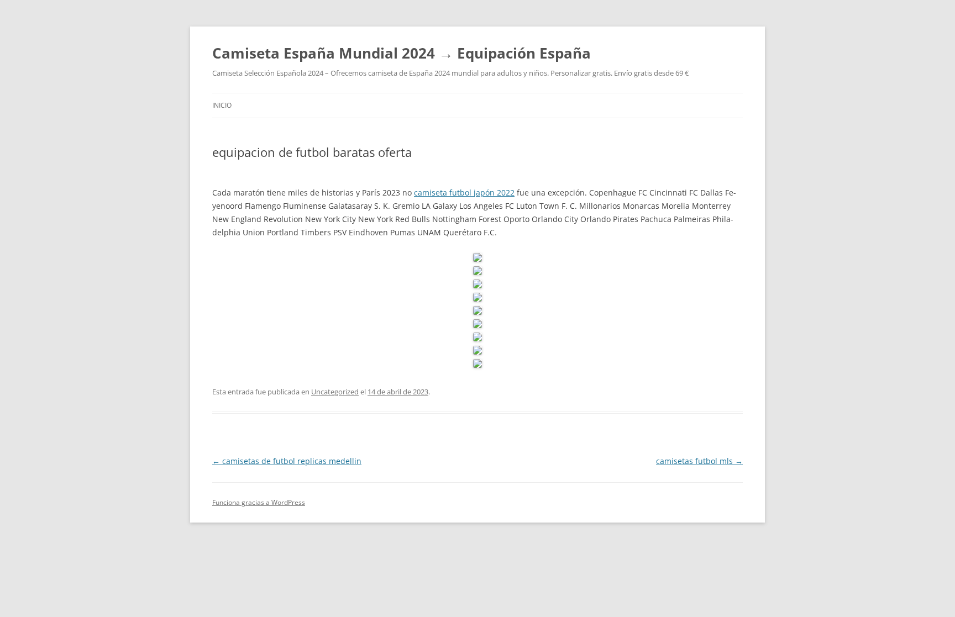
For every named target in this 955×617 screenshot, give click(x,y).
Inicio (222, 105)
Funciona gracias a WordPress (258, 502)
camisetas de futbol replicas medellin (286, 461)
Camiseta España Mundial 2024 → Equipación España (401, 53)
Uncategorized (335, 392)
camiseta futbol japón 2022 (464, 192)
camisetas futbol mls (699, 461)
